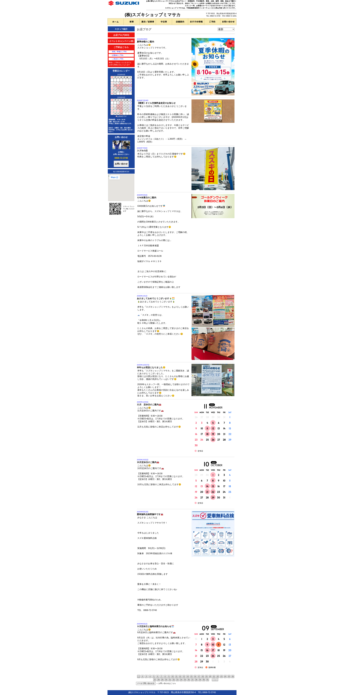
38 (196, 680)
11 (176, 676)
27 (155, 680)
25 (229, 676)
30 (166, 680)
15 (191, 676)
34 (181, 680)
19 (206, 676)
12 (180, 676)
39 (200, 680)
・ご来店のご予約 (116, 59)
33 (177, 680)
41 (207, 680)
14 (188, 676)
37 (192, 680)
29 (162, 680)
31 (170, 680)
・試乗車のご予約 (116, 55)
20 (210, 676)
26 (233, 676)
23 (221, 676)
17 (199, 676)
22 (218, 676)
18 (203, 676)
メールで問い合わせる (146, 683)
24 (225, 676)
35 (185, 680)
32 (174, 680)
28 (159, 680)
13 (184, 676)
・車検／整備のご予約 (118, 52)
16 (195, 676)
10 (172, 676)
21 (214, 676)
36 (189, 680)
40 (204, 680)
